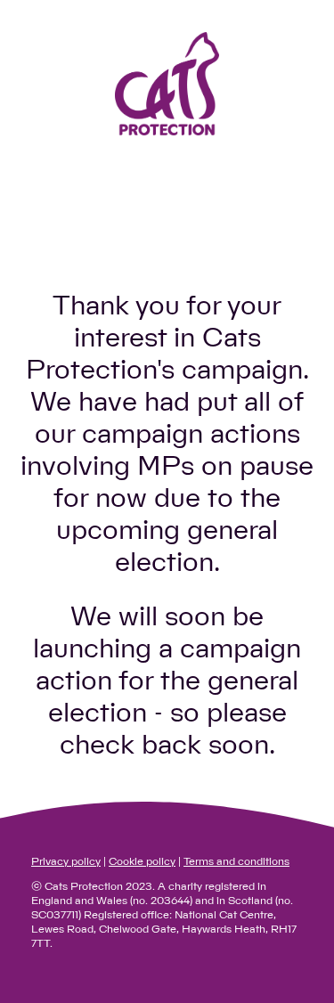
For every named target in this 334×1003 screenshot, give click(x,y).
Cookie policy (142, 861)
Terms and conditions (236, 861)
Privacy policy (66, 861)
